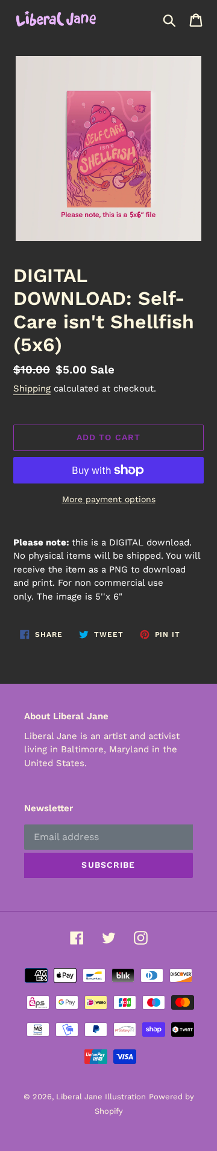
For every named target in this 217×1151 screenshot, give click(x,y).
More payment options (109, 499)
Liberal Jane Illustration (101, 1096)
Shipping (32, 388)
